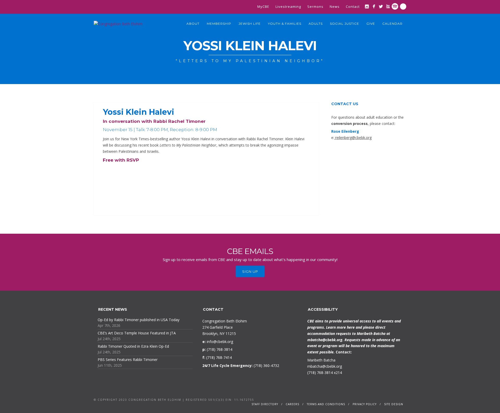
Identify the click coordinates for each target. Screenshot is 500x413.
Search (403, 6)
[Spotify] (395, 6)
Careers (292, 404)
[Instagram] (367, 6)
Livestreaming (288, 6)
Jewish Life (250, 24)
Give (370, 24)
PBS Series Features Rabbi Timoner (128, 359)
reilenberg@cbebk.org (353, 137)
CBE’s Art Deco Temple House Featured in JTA (137, 333)
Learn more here (340, 327)
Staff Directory (265, 404)
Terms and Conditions (326, 404)
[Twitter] (381, 6)
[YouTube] (388, 6)
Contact (353, 6)
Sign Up (250, 271)
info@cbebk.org (220, 341)
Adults (316, 24)
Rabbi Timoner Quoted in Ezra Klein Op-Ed (133, 346)
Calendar (392, 24)
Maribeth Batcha (321, 360)
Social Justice (344, 24)
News (335, 6)
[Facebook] (374, 6)
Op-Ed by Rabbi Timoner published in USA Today (138, 319)
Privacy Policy (365, 404)
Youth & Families (284, 24)
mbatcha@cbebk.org (324, 339)
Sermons (315, 6)
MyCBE (263, 6)
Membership (219, 24)
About (192, 24)
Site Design (393, 404)
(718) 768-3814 (320, 372)
